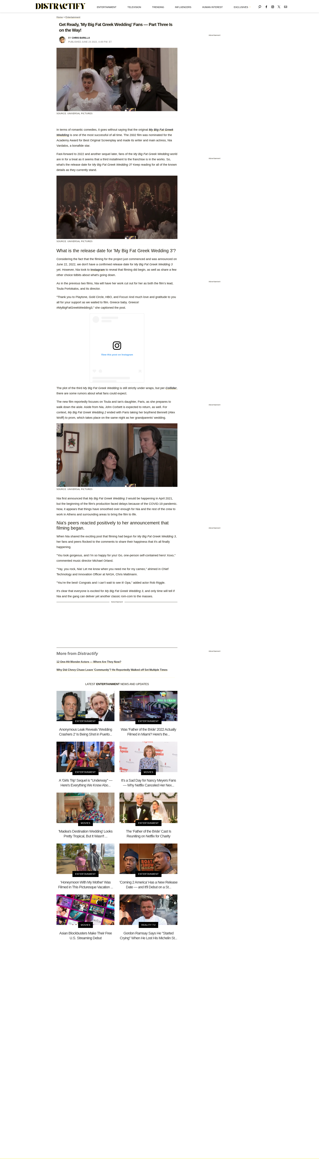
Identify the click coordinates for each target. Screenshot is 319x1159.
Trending (158, 7)
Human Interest (212, 7)
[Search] (259, 6)
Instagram (98, 269)
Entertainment (106, 7)
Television (134, 7)
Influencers (183, 7)
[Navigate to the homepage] (60, 6)
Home (59, 17)
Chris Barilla (81, 37)
